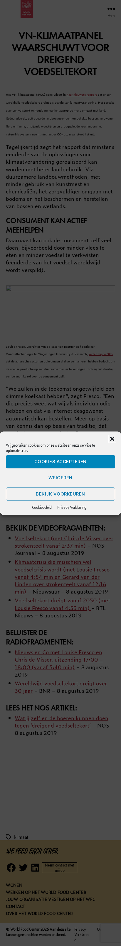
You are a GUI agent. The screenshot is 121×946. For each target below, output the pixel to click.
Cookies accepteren (60, 461)
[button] (112, 439)
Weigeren (60, 478)
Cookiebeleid (42, 507)
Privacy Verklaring (71, 507)
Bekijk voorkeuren (60, 494)
